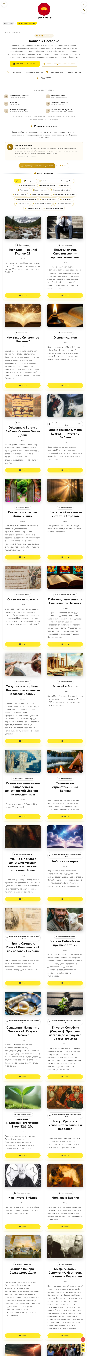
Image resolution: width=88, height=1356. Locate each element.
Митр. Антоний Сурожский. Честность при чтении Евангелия (65, 1272)
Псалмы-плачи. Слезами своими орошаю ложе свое (65, 253)
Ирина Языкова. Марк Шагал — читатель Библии (65, 433)
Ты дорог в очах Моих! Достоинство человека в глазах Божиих (23, 690)
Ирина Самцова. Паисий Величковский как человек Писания (22, 947)
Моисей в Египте (65, 686)
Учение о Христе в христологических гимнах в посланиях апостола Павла (23, 864)
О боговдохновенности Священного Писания (65, 601)
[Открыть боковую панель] (84, 4)
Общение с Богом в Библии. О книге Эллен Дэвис (23, 431)
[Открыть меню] (4, 4)
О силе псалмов (65, 338)
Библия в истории (65, 861)
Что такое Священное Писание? (23, 339)
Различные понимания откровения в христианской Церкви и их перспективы (22, 788)
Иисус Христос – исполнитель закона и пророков (65, 1125)
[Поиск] (84, 10)
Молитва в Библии (65, 1198)
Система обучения (13, 32)
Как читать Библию (22, 1198)
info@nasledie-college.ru (39, 120)
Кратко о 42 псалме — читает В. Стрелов (65, 514)
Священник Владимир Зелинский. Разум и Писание (22, 1031)
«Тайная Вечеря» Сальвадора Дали (23, 1271)
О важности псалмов (22, 599)
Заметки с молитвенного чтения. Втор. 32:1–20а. (22, 1123)
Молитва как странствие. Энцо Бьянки (65, 787)
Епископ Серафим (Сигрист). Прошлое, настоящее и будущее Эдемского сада (65, 1033)
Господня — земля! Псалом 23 (23, 251)
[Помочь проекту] (83, 1339)
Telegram (55, 120)
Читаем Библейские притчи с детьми (65, 943)
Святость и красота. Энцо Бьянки (23, 514)
